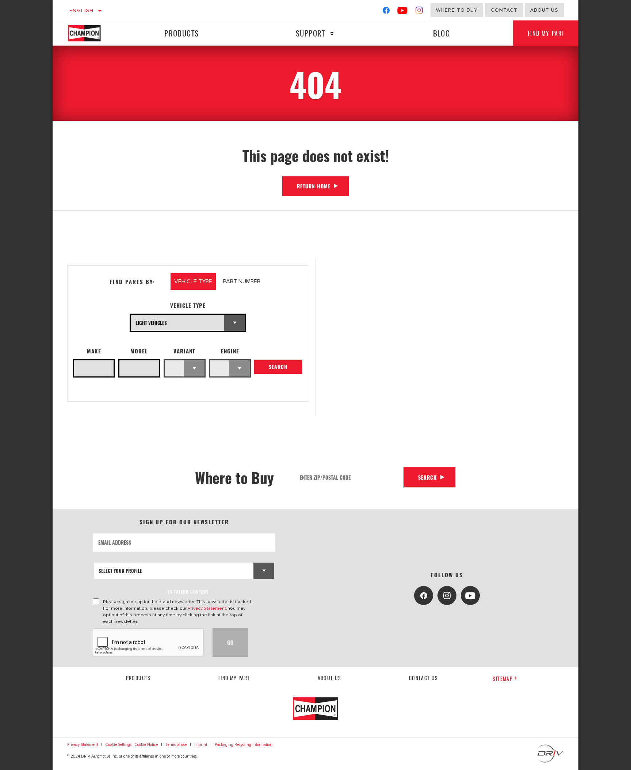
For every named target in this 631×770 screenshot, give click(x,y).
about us (544, 10)
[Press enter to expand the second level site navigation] (332, 33)
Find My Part (546, 33)
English (81, 10)
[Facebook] (386, 12)
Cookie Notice (146, 744)
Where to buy (457, 10)
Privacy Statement (207, 608)
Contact (504, 10)
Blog (441, 33)
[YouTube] (402, 12)
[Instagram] (419, 12)
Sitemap (503, 678)
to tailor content (188, 592)
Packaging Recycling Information (243, 744)
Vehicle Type (188, 305)
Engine (230, 351)
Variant (184, 351)
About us (329, 678)
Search (278, 367)
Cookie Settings (118, 744)
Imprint (200, 744)
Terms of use (176, 744)
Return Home (313, 186)
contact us (423, 678)
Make (94, 351)
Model (139, 351)
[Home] (91, 33)
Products (181, 33)
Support (310, 33)
